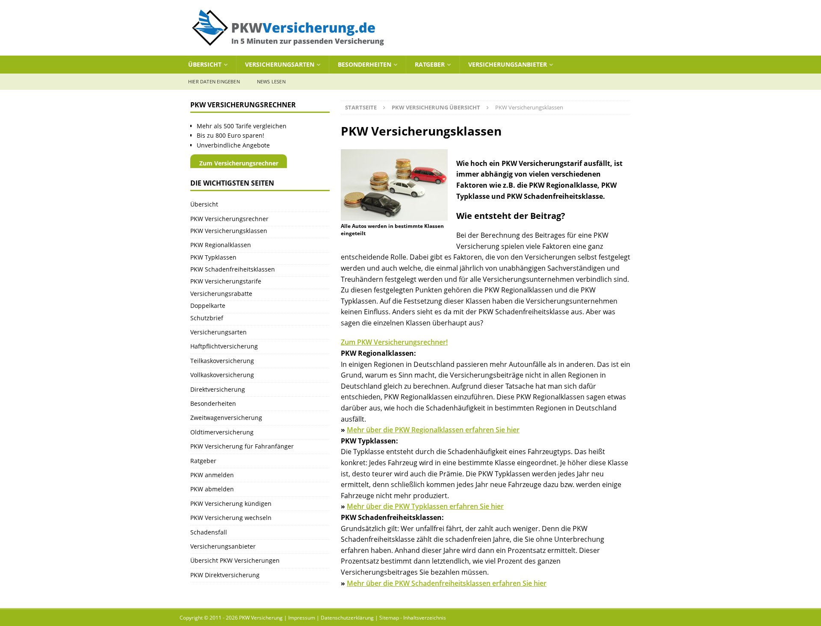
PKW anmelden (212, 475)
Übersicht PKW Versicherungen (235, 560)
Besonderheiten (364, 64)
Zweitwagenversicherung (226, 417)
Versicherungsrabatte (221, 293)
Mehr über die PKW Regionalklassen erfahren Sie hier (433, 429)
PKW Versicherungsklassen (228, 231)
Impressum (301, 617)
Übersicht (204, 64)
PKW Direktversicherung (225, 575)
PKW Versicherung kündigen (231, 503)
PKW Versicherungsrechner (229, 219)
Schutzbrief (206, 318)
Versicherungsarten (279, 64)
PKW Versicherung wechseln (231, 518)
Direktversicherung (217, 389)
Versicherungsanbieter (507, 64)
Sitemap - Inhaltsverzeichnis (412, 617)
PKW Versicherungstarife (225, 281)
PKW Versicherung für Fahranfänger (242, 446)
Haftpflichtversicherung (224, 346)
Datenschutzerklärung (347, 617)
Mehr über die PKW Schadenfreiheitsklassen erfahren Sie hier (446, 583)
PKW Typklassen (213, 257)
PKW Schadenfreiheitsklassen (232, 269)
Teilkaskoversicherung (222, 361)
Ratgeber (430, 64)
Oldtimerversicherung (222, 432)
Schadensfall (208, 532)
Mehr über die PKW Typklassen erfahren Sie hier (425, 506)
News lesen (271, 81)
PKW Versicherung (261, 617)
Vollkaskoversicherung (222, 375)
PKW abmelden (212, 489)
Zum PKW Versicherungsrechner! (394, 342)
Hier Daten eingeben (214, 81)
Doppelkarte (207, 305)
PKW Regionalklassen (220, 245)
